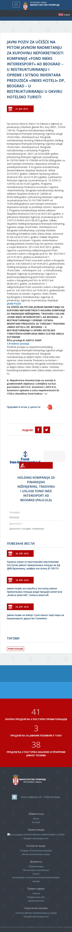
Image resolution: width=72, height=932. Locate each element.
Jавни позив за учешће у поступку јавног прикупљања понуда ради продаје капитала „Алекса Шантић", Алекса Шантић (34, 592)
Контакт (36, 822)
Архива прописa (36, 900)
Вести (36, 818)
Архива (36, 881)
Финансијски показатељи (36, 870)
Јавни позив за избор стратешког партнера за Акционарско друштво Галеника (35, 616)
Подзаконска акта (36, 897)
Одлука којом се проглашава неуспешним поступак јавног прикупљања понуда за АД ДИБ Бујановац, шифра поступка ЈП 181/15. (33, 565)
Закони (36, 893)
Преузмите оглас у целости (23, 407)
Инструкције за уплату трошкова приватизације (36, 877)
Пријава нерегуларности (36, 838)
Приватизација (15, 649)
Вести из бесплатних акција (36, 854)
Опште (36, 873)
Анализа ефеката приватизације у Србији (44, 834)
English (61, 14)
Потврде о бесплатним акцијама (36, 850)
